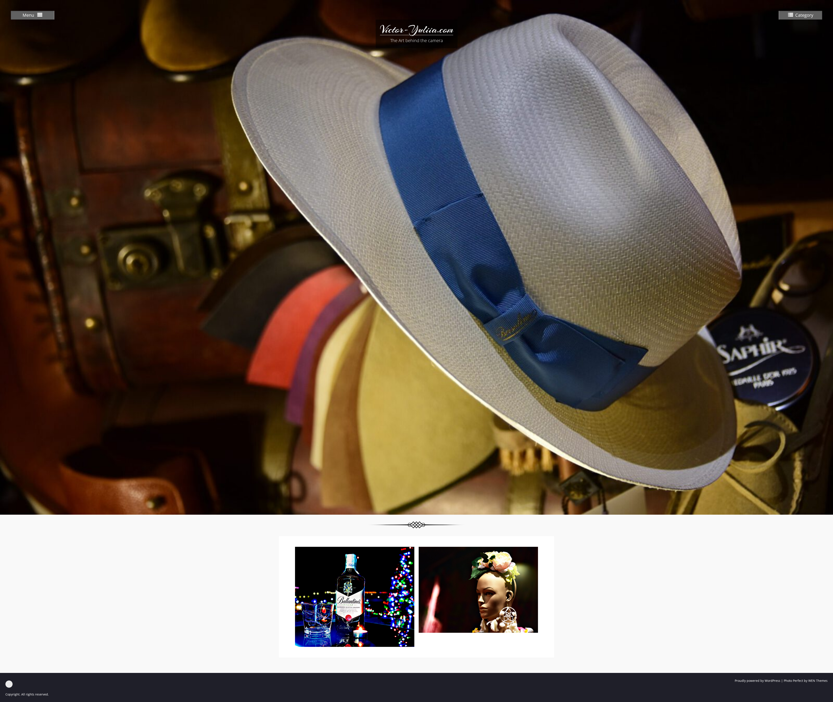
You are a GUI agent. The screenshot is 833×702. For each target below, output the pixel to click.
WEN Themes (818, 681)
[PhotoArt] (9, 684)
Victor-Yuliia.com (416, 29)
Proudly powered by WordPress (757, 681)
